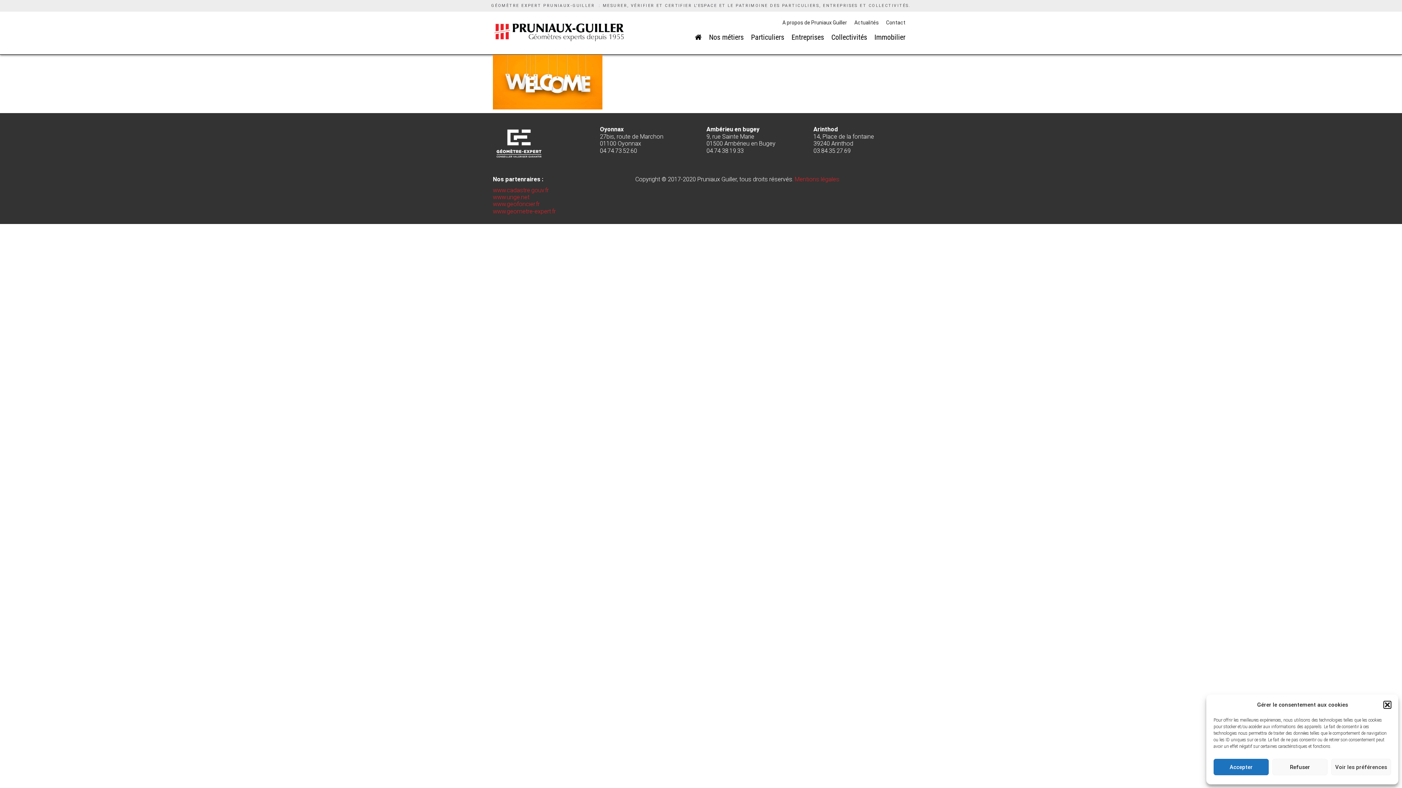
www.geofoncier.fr (516, 204)
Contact (895, 23)
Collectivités (849, 37)
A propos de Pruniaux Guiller (814, 23)
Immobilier (889, 37)
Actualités (866, 23)
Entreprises (808, 37)
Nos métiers (726, 37)
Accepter (1241, 767)
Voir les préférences (1361, 767)
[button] (1387, 704)
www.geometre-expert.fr (524, 211)
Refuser (1300, 767)
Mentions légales (817, 179)
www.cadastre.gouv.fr (521, 190)
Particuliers (767, 37)
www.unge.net (511, 197)
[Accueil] (698, 37)
